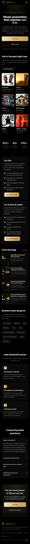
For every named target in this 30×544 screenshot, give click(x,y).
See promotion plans (12, 239)
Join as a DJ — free (11, 194)
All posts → (25, 250)
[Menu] (26, 2)
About (3, 532)
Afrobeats (6, 328)
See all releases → (9, 69)
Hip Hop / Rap (7, 323)
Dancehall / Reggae (8, 332)
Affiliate (19, 532)
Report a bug (5, 536)
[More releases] (26, 98)
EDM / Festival (21, 332)
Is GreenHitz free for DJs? (11, 458)
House (14, 328)
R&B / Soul (17, 323)
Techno (22, 337)
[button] (12, 83)
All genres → (6, 341)
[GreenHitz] (9, 2)
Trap (20, 328)
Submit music (15, 44)
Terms (14, 532)
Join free (15, 38)
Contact (25, 532)
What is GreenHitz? (9, 440)
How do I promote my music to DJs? (12, 465)
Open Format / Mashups (9, 337)
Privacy (9, 532)
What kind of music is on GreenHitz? (10, 474)
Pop (24, 323)
